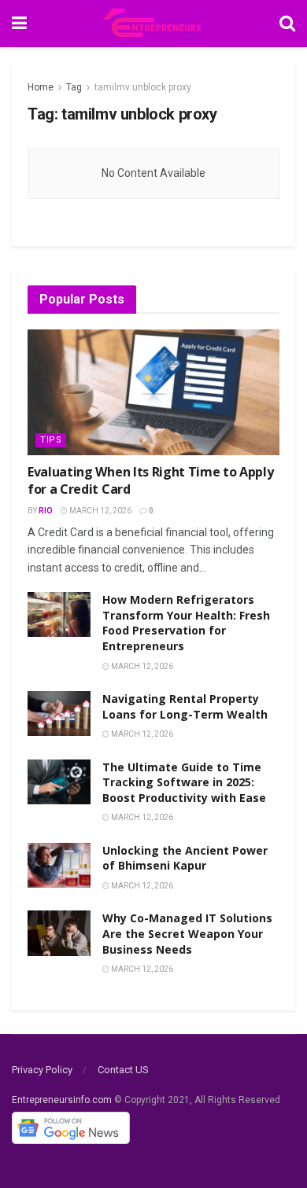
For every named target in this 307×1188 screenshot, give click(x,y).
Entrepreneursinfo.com (62, 1099)
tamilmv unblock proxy (142, 87)
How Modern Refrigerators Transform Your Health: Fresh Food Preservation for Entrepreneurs (186, 622)
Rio (46, 510)
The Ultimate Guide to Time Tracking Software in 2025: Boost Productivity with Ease (184, 782)
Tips (50, 440)
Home (41, 87)
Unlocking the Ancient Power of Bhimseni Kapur (185, 858)
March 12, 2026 (99, 510)
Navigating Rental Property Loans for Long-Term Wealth (185, 706)
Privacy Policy (42, 1070)
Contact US (123, 1070)
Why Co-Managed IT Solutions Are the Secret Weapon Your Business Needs (187, 933)
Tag (74, 87)
